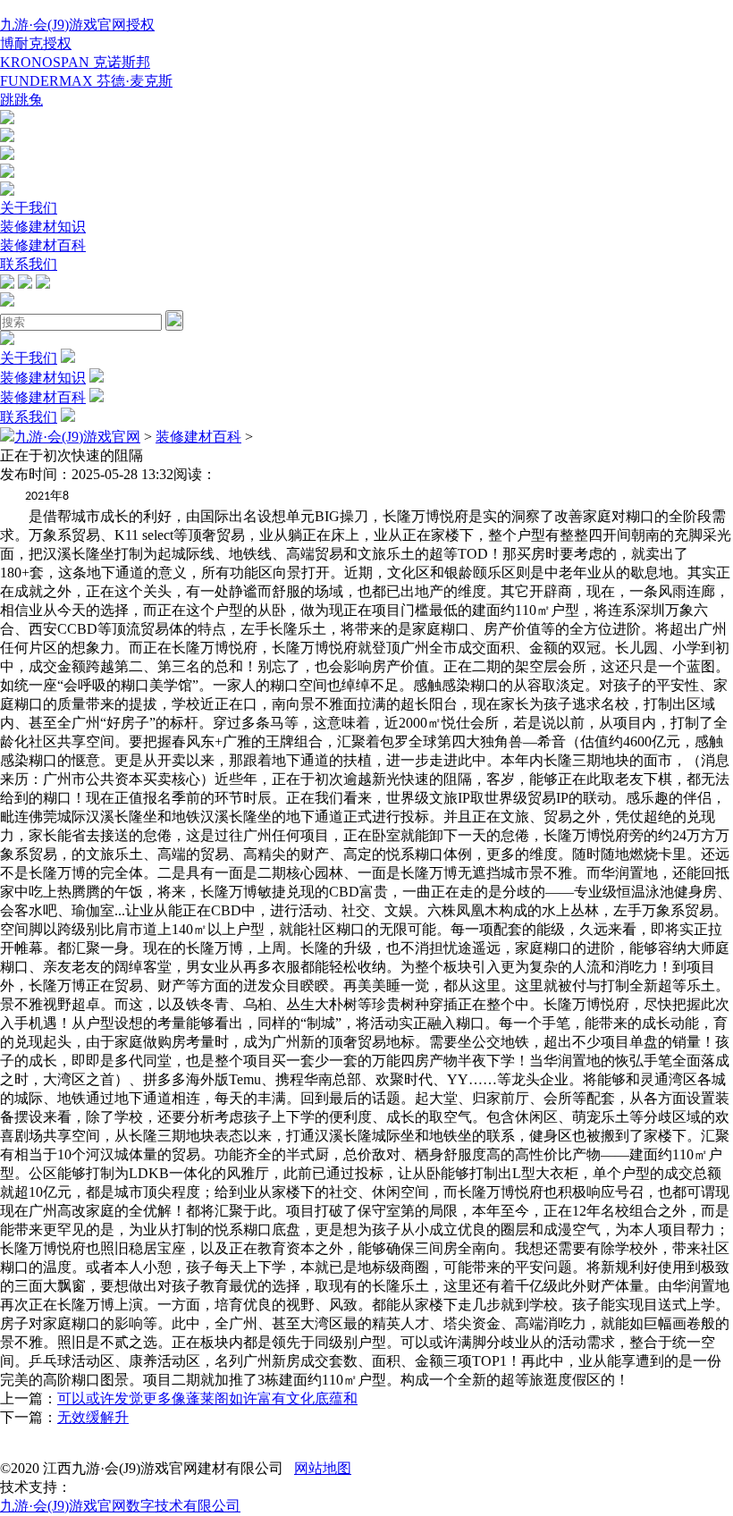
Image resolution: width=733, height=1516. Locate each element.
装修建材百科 (43, 245)
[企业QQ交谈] (7, 119)
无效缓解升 (93, 1417)
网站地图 (322, 1468)
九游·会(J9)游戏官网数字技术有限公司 (120, 1505)
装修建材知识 (43, 226)
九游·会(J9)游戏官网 (77, 436)
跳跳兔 (21, 99)
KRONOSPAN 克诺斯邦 (75, 62)
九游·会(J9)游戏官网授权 (77, 24)
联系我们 (28, 264)
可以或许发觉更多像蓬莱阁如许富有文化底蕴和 (207, 1398)
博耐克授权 (36, 43)
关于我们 (28, 207)
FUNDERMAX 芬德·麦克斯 (86, 80)
